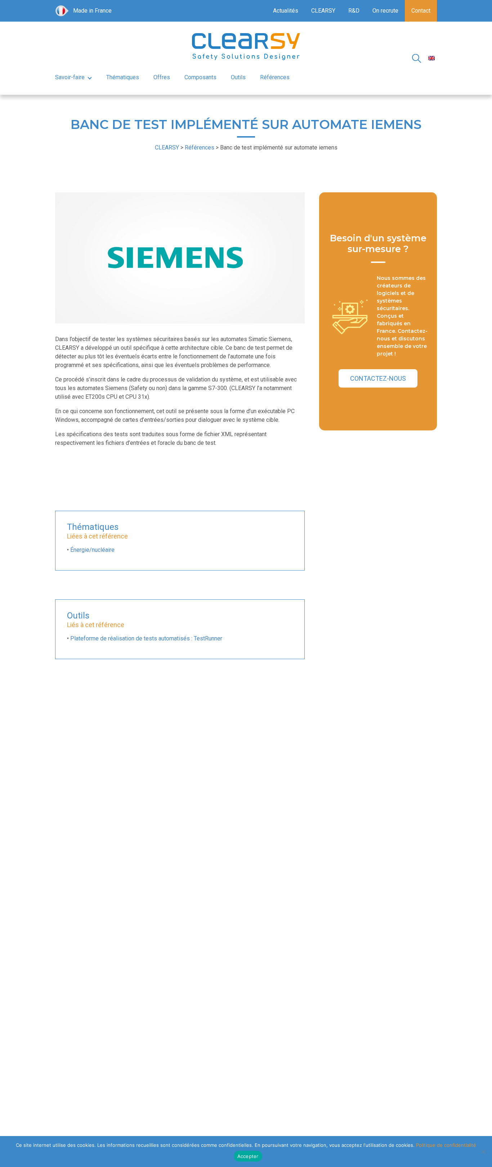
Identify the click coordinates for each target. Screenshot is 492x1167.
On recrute (385, 10)
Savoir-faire (70, 77)
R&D (353, 10)
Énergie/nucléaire (92, 549)
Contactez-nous (378, 378)
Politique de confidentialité (446, 1145)
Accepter (248, 1156)
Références (275, 77)
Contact (420, 10)
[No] (483, 1151)
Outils (238, 77)
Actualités (285, 10)
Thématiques (122, 77)
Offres (161, 77)
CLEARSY (323, 10)
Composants (200, 77)
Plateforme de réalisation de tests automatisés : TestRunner (146, 638)
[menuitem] (431, 58)
